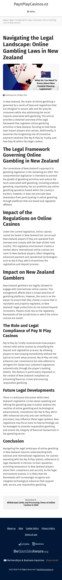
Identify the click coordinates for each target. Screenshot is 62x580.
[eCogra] (23, 544)
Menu (32, 11)
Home (5, 20)
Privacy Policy (48, 528)
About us (11, 528)
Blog (11, 20)
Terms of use (31, 534)
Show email (52, 560)
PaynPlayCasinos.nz (31, 4)
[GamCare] (38, 544)
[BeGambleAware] (31, 552)
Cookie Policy (32, 528)
